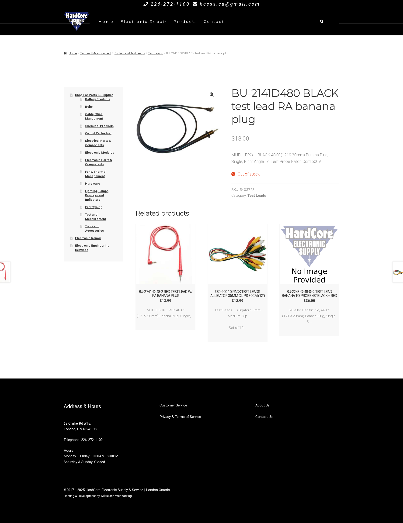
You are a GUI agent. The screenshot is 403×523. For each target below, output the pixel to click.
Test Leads (155, 53)
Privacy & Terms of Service (180, 417)
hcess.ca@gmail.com (230, 4)
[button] (212, 94)
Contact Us (264, 417)
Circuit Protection (98, 133)
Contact (214, 21)
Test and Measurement (95, 53)
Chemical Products (99, 126)
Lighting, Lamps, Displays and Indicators (97, 195)
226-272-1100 (170, 4)
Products (185, 21)
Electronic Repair (144, 21)
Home (106, 21)
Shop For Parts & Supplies (94, 95)
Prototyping (93, 207)
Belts (89, 106)
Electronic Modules (99, 152)
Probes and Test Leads (130, 53)
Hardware (92, 183)
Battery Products (97, 99)
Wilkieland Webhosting (116, 496)
